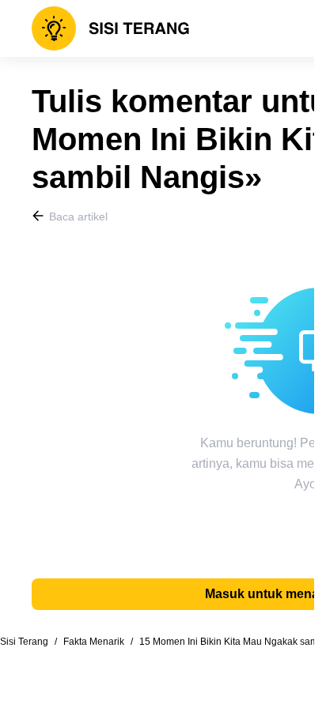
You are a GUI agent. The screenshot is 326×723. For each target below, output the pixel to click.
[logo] (111, 28)
